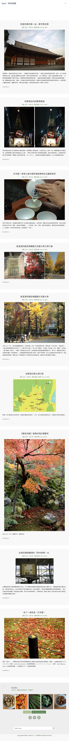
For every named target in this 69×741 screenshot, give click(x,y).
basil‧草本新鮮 (9, 3)
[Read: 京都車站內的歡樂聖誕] (34, 127)
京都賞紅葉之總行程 (34, 373)
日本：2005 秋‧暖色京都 (32, 27)
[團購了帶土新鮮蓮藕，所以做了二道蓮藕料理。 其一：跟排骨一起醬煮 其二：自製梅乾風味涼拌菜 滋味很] (60, 701)
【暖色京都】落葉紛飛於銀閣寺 (34, 433)
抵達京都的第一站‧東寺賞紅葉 (34, 23)
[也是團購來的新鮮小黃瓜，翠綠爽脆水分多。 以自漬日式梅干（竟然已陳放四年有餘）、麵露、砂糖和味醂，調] (47, 701)
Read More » (6, 87)
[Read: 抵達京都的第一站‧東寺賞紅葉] (34, 50)
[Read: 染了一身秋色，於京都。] (34, 638)
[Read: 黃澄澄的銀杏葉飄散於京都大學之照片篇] (34, 265)
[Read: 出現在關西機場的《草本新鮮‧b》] (35, 571)
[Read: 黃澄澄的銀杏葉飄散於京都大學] (34, 322)
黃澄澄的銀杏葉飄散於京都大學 (34, 296)
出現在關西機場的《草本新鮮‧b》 (34, 552)
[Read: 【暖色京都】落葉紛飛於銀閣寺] (34, 485)
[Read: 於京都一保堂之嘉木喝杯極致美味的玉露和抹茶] (34, 199)
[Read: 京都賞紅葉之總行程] (34, 395)
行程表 (39, 377)
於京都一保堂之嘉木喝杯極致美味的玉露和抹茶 (34, 173)
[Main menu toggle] (65, 3)
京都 (23, 27)
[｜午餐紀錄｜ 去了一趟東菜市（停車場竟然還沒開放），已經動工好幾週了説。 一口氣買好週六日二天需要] (9, 701)
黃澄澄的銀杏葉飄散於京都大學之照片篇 (34, 246)
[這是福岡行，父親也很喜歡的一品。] (22, 701)
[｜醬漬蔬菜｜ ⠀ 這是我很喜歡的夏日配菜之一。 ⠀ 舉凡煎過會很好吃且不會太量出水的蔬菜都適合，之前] (34, 701)
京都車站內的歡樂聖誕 (34, 101)
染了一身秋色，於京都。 (34, 612)
